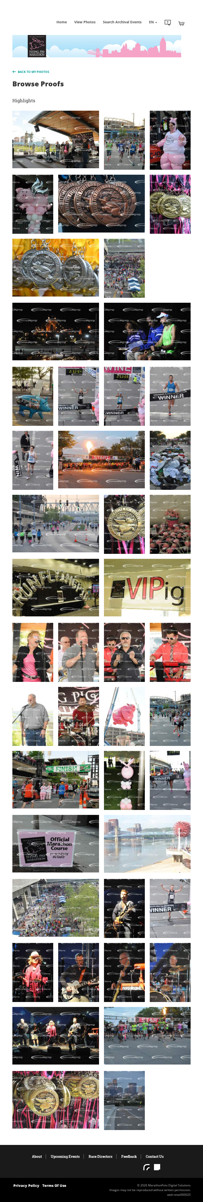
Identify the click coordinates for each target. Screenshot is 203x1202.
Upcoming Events (65, 1156)
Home (61, 22)
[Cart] (181, 23)
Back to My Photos (33, 72)
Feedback (129, 1156)
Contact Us (155, 1156)
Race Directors (100, 1156)
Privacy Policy (26, 1185)
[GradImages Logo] (37, 14)
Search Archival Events (122, 22)
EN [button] (152, 22)
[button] (168, 23)
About (37, 1156)
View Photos (85, 22)
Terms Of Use (54, 1185)
